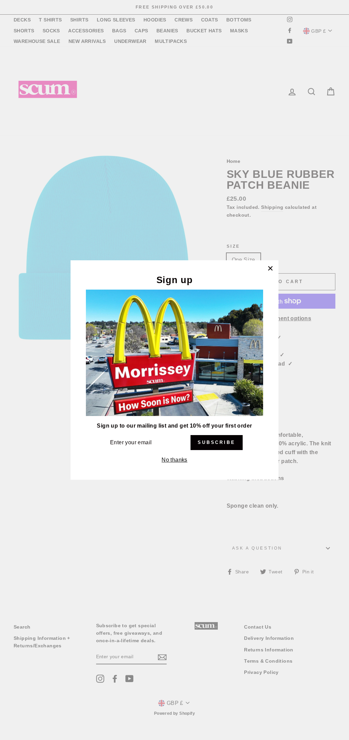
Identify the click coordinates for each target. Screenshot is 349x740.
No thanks (174, 460)
